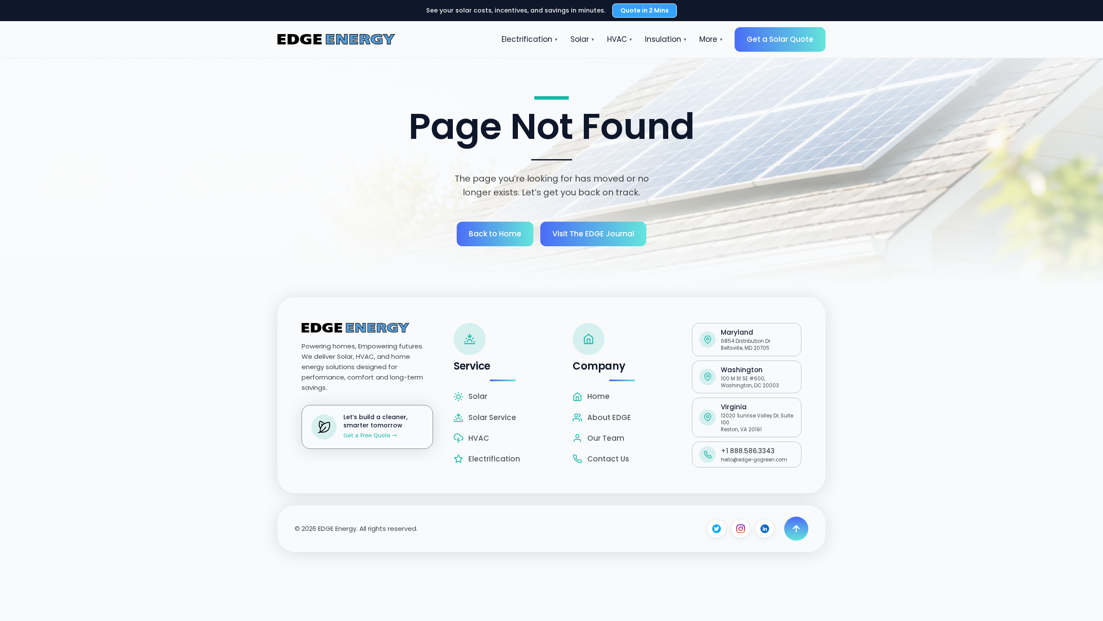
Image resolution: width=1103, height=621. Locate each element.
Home (598, 396)
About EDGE (609, 417)
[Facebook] (716, 529)
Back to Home (495, 234)
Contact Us (608, 459)
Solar (582, 39)
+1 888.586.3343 (748, 450)
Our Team (605, 438)
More (711, 39)
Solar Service (492, 417)
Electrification (530, 39)
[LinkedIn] (765, 529)
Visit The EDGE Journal (593, 234)
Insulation (665, 39)
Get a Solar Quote (780, 39)
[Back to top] (796, 529)
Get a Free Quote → (370, 435)
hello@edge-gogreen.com (754, 459)
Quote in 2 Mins (644, 10)
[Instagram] (741, 529)
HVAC (619, 39)
